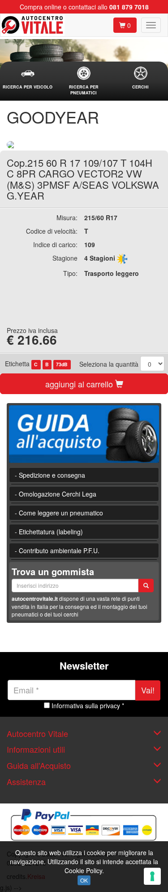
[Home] (32, 25)
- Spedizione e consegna (50, 474)
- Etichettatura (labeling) (49, 531)
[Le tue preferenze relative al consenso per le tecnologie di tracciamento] (152, 876)
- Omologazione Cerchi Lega (55, 493)
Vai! (148, 690)
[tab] (27, 78)
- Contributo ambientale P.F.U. (57, 550)
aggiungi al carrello (80, 384)
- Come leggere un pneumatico (59, 512)
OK (84, 880)
